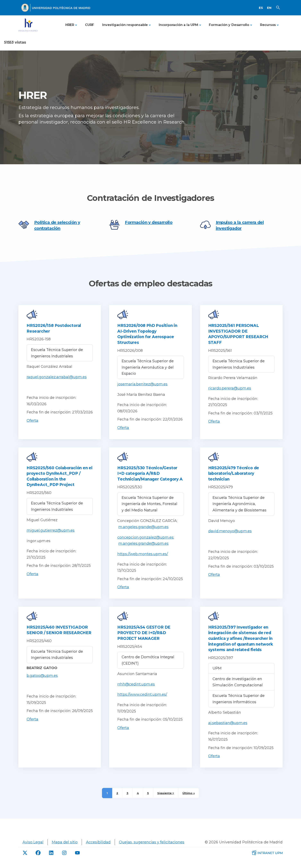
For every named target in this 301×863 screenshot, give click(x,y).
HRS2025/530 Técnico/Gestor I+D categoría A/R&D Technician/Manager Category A (149, 474)
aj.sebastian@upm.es (227, 723)
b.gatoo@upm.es (42, 675)
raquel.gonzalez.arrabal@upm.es (57, 377)
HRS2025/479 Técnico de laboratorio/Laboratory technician (233, 474)
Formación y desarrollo (148, 222)
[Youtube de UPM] (77, 852)
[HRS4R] (28, 25)
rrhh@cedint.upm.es (136, 684)
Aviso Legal (33, 842)
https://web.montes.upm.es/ (142, 554)
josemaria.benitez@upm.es (142, 384)
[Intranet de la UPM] (267, 852)
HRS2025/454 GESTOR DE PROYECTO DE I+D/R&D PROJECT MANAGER (143, 633)
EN (269, 8)
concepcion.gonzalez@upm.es (145, 537)
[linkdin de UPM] (51, 852)
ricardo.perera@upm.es (229, 388)
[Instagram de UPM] (64, 852)
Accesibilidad (98, 842)
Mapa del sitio (65, 842)
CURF (89, 25)
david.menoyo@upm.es (230, 531)
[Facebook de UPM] (38, 852)
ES (261, 8)
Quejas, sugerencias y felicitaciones (151, 842)
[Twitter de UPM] (25, 852)
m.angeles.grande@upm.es (143, 527)
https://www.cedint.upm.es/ (142, 694)
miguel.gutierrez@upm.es (51, 530)
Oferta (32, 420)
